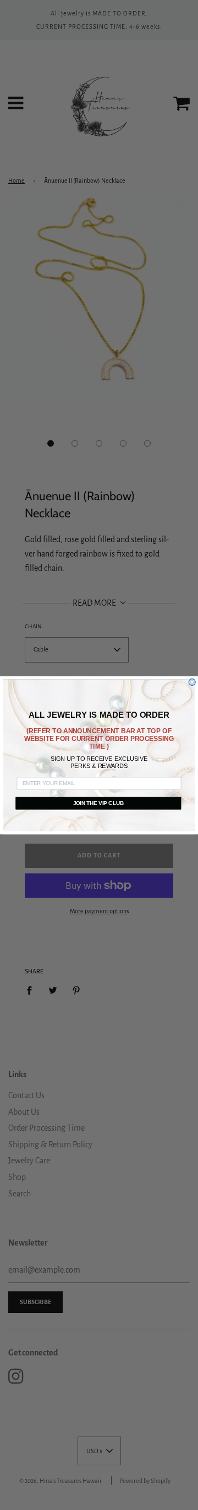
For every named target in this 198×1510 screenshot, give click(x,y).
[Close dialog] (192, 682)
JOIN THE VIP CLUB (98, 803)
